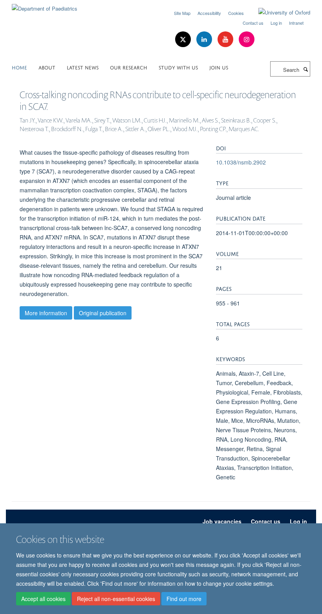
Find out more (183, 599)
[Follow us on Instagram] (246, 39)
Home (19, 67)
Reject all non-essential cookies (116, 599)
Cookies (236, 13)
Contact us (253, 23)
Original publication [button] (102, 313)
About (46, 67)
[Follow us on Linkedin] (205, 39)
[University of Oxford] (278, 12)
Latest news (83, 67)
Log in (276, 23)
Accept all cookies (43, 599)
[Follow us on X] (183, 39)
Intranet (296, 23)
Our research (128, 67)
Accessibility (209, 13)
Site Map (182, 13)
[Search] (305, 69)
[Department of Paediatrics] (44, 5)
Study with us (178, 67)
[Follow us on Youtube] (226, 39)
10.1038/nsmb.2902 (241, 162)
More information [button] (46, 313)
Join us (218, 67)
